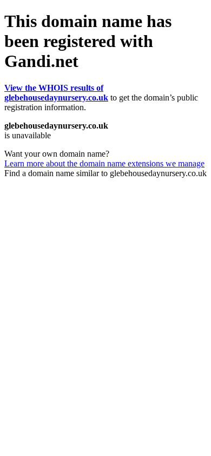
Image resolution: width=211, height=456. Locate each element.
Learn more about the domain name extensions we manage (104, 163)
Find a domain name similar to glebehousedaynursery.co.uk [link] (105, 173)
